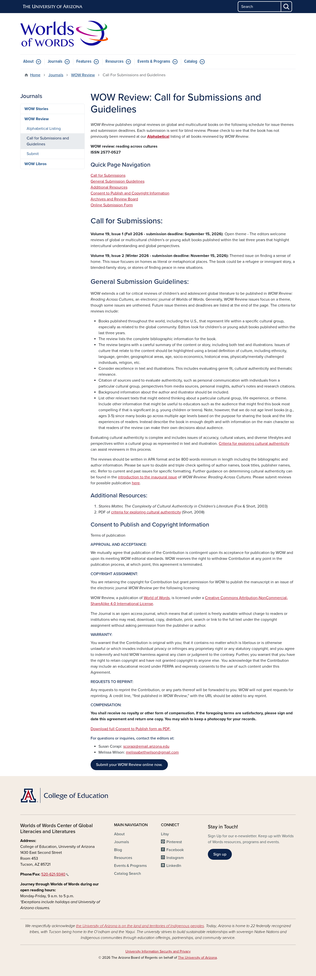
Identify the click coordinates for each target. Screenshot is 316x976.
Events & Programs (154, 61)
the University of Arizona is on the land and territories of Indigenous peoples (140, 925)
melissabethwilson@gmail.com (152, 752)
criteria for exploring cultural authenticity (146, 512)
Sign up (219, 854)
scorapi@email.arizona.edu (146, 746)
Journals (55, 61)
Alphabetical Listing (44, 128)
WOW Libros (35, 163)
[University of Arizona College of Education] (64, 795)
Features (83, 61)
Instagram (175, 857)
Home (35, 75)
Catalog (190, 61)
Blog (118, 849)
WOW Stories (36, 108)
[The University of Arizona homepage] (52, 6)
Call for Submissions (108, 175)
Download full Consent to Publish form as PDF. (131, 728)
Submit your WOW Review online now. (129, 764)
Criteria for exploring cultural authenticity (254, 443)
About (28, 61)
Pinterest (174, 841)
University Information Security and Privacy (158, 951)
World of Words (157, 597)
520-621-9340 (53, 874)
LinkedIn (173, 865)
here (136, 483)
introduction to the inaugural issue (147, 477)
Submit (33, 153)
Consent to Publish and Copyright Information (130, 193)
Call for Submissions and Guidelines (48, 141)
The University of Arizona (197, 958)
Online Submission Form (112, 205)
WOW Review (83, 75)
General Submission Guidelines (117, 181)
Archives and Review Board (114, 199)
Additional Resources (109, 187)
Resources (114, 61)
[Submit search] (286, 6)
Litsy (165, 834)
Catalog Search (127, 873)
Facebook (175, 849)
